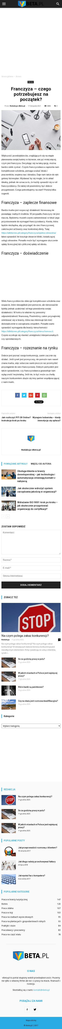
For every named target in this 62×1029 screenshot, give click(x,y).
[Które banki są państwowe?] (8, 691)
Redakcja (5, 639)
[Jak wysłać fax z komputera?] (8, 879)
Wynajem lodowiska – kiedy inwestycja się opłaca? (46, 419)
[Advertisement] (31, 40)
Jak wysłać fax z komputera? (31, 875)
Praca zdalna (7, 908)
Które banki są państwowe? (31, 687)
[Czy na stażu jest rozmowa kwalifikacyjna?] (8, 704)
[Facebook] (27, 1010)
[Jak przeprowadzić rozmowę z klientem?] (8, 851)
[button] (58, 4)
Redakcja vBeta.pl (17, 106)
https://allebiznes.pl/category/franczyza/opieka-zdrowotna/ (28, 233)
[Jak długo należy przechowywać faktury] (8, 865)
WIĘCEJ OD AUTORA (41, 463)
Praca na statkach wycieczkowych (17, 917)
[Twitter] (35, 1010)
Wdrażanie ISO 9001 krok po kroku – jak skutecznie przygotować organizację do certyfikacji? (37, 505)
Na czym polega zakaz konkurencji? (25, 635)
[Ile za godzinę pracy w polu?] (8, 663)
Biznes (30, 82)
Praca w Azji (7, 912)
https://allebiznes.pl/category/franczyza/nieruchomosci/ (27, 331)
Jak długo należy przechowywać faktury (37, 861)
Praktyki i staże (8, 925)
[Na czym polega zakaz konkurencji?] (31, 617)
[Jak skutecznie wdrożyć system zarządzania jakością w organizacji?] (8, 492)
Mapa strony (31, 1020)
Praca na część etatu (11, 934)
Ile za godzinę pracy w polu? (31, 659)
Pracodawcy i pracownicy (13, 930)
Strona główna (7, 76)
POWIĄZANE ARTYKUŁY (15, 463)
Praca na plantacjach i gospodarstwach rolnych (23, 921)
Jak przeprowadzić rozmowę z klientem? (37, 847)
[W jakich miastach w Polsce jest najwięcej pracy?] (8, 677)
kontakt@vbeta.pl (41, 990)
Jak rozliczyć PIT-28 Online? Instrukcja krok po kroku (16, 419)
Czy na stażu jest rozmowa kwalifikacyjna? (38, 701)
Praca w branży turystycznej (14, 899)
